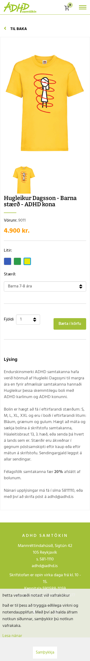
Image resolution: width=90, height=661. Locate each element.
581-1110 (47, 559)
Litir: (8, 251)
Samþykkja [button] (45, 652)
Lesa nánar (12, 635)
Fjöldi (9, 319)
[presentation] (8, 180)
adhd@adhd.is (45, 566)
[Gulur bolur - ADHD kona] (24, 179)
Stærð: (10, 274)
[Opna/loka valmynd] (82, 7)
